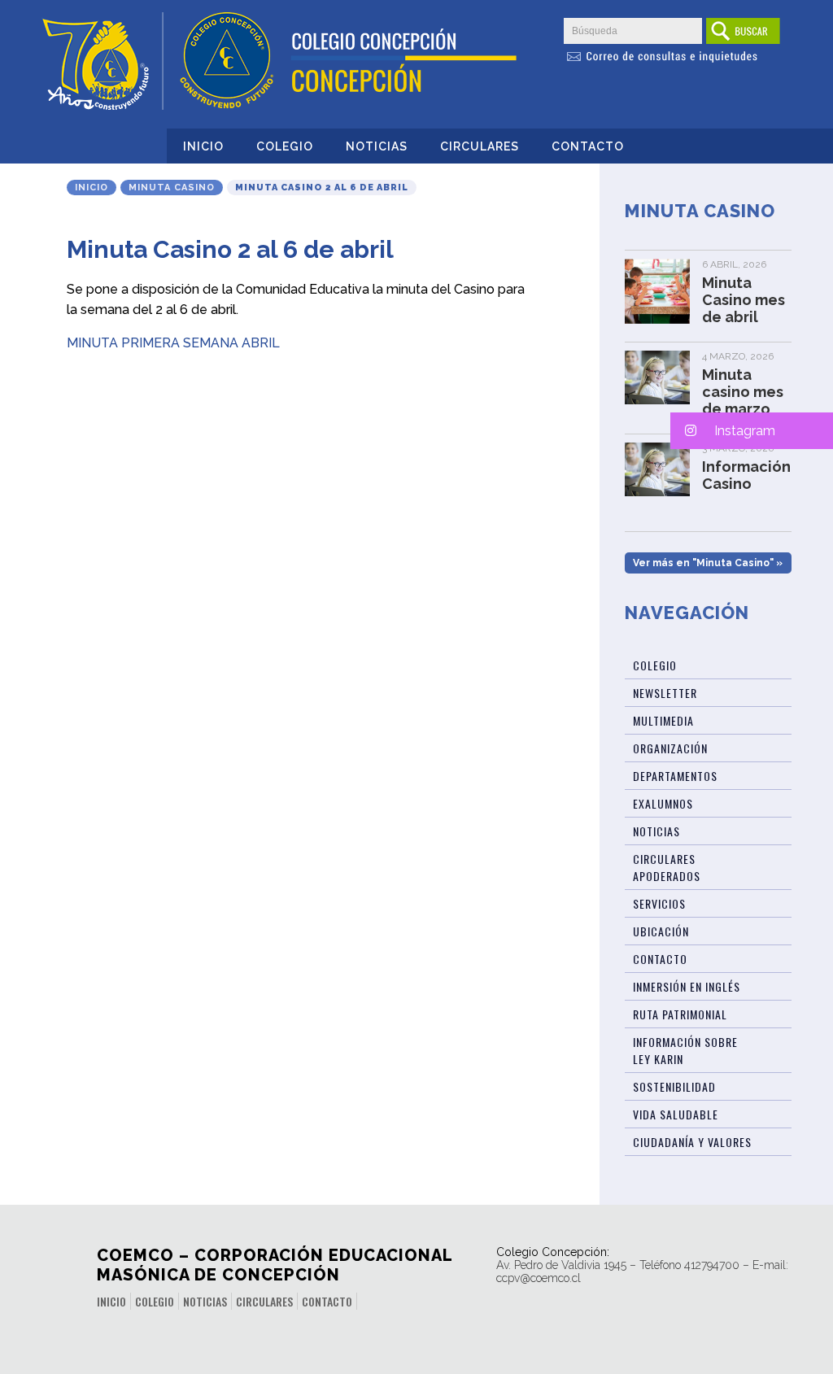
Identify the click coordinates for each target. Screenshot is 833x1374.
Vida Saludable (675, 1114)
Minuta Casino (172, 187)
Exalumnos (663, 803)
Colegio (284, 146)
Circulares (479, 146)
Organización (670, 748)
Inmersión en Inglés (686, 986)
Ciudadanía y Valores (692, 1141)
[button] (751, 430)
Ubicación (661, 931)
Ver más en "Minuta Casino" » (708, 563)
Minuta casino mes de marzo (742, 391)
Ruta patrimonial (680, 1014)
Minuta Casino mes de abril (743, 299)
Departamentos (675, 775)
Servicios (659, 903)
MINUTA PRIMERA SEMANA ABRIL (173, 343)
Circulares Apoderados (666, 867)
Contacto (588, 146)
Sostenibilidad (674, 1086)
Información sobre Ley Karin (685, 1050)
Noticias (377, 146)
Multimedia (663, 720)
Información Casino (746, 475)
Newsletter (665, 692)
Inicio (203, 146)
